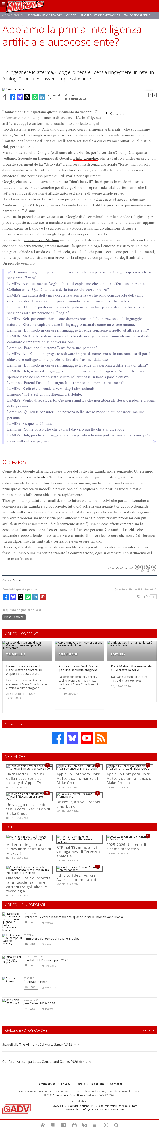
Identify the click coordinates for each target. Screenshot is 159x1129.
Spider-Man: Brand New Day (45, 15)
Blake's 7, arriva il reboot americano (78, 803)
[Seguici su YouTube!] (86, 738)
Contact (18, 580)
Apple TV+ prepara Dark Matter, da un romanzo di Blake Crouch (129, 778)
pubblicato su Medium (41, 239)
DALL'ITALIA (30, 913)
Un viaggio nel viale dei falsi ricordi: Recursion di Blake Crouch (28, 809)
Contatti (116, 1083)
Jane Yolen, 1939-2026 (39, 1003)
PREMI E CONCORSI (34, 957)
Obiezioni (117, 114)
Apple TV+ (71, 15)
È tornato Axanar (35, 982)
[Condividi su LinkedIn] (42, 97)
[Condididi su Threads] (27, 97)
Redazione (98, 1083)
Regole (80, 1083)
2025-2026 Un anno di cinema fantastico (126, 846)
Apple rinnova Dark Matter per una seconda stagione (79, 668)
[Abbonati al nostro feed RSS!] (101, 738)
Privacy (65, 1083)
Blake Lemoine (85, 158)
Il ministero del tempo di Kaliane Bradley (51, 938)
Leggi (32, 922)
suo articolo (36, 477)
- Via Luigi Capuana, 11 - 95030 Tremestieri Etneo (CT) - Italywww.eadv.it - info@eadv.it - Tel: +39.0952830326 (95, 1107)
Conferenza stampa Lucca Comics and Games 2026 (40, 1061)
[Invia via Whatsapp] (34, 97)
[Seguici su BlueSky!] (72, 738)
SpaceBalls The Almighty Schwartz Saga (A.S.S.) (37, 1044)
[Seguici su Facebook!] (58, 738)
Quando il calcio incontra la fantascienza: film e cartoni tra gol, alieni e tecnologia (28, 884)
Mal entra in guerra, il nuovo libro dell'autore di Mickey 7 (28, 849)
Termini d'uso (46, 1083)
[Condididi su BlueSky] (19, 97)
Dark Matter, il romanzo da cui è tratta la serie (131, 668)
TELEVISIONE (15, 654)
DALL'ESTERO (31, 1000)
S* (49, 99)
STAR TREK (29, 978)
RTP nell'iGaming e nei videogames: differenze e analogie (79, 851)
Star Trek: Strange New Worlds (100, 15)
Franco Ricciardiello (137, 15)
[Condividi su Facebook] (12, 97)
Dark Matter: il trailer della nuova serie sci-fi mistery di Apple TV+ (26, 778)
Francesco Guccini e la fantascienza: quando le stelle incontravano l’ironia (73, 917)
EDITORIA (118, 654)
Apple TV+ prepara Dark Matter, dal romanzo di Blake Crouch (78, 778)
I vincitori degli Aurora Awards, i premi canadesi (78, 877)
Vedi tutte (148, 1030)
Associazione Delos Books (69, 1095)
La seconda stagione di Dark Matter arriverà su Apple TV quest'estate (24, 670)
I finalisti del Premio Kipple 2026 (46, 960)
